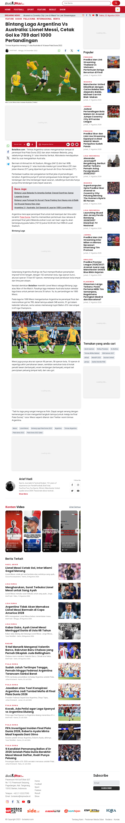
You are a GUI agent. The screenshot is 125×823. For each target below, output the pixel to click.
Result (52, 9)
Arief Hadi (13, 51)
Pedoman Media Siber (94, 819)
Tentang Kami (77, 819)
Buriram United (109, 357)
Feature (41, 9)
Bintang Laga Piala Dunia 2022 (41, 428)
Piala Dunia (25, 217)
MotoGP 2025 (96, 357)
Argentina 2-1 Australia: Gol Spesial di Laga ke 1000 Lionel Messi (43, 207)
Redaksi (108, 819)
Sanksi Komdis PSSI (98, 362)
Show (62, 9)
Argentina (58, 428)
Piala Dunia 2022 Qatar (34, 433)
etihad (86, 357)
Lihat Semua (75, 507)
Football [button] (38, 784)
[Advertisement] (43, 123)
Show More (23, 494)
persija (86, 362)
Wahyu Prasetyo (102, 349)
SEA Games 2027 (108, 353)
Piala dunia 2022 (18, 433)
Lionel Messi (24, 428)
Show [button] (37, 796)
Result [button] (37, 793)
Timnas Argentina (70, 428)
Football (19, 9)
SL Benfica (114, 349)
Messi (15, 428)
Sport (30, 9)
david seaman (89, 349)
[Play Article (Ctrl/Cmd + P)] (68, 144)
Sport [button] (37, 787)
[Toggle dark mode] (117, 9)
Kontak (117, 819)
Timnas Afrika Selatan (91, 353)
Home (7, 9)
